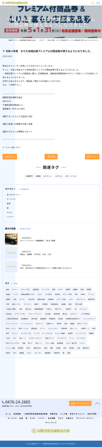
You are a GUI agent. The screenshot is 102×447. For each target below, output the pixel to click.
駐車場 (70, 333)
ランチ (15, 294)
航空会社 (34, 328)
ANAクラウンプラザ (12, 343)
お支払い (49, 309)
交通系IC (69, 309)
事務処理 (52, 319)
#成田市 (29, 176)
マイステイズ (61, 338)
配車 (53, 289)
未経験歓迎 (24, 319)
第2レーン (22, 338)
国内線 (57, 294)
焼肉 (14, 299)
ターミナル (6, 147)
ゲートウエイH (47, 333)
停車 (7, 333)
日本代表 (31, 299)
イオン (71, 299)
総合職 (60, 319)
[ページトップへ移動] (97, 403)
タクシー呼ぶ (25, 289)
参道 (82, 289)
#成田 (38, 176)
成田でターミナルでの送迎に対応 (17, 116)
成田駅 (89, 289)
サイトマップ (51, 422)
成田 (7, 289)
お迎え (8, 338)
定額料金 (64, 328)
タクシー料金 (61, 299)
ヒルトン (15, 333)
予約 (76, 294)
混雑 (51, 348)
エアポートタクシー (35, 338)
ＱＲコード (39, 324)
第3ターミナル (23, 328)
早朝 (23, 343)
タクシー (15, 289)
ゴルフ (29, 353)
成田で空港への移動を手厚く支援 (17, 123)
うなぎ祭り (48, 294)
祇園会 (72, 324)
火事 (78, 348)
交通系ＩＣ (50, 324)
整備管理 (43, 319)
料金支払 (9, 314)
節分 (20, 309)
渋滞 (7, 304)
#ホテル (59, 176)
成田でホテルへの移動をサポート (17, 131)
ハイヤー (10, 217)
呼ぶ (14, 353)
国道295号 (91, 299)
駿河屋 (71, 348)
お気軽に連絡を (11, 309)
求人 (14, 338)
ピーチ (42, 328)
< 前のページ (9, 156)
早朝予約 (57, 353)
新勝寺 (8, 299)
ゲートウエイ (81, 338)
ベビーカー (38, 353)
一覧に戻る (51, 156)
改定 (64, 348)
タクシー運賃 (49, 343)
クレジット (83, 309)
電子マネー (59, 309)
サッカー (22, 299)
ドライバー (27, 304)
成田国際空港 (38, 309)
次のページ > (92, 156)
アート (71, 338)
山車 (65, 324)
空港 (13, 147)
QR (76, 309)
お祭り (28, 348)
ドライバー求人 (20, 314)
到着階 (91, 333)
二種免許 (45, 304)
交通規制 (51, 299)
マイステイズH (26, 333)
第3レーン (39, 343)
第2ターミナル (11, 328)
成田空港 (36, 289)
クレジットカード (89, 319)
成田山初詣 (41, 299)
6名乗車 (20, 348)
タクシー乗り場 (71, 343)
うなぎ (39, 294)
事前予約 (86, 348)
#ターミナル (70, 176)
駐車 (93, 328)
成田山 (8, 294)
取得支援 (57, 314)
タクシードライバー (35, 314)
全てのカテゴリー (14, 194)
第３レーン (73, 328)
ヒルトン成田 (10, 348)
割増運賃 (60, 343)
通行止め (28, 309)
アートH (36, 333)
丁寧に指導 (78, 304)
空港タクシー (49, 338)
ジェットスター (53, 328)
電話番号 (48, 353)
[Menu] (98, 2)
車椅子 (8, 353)
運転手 (36, 304)
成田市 (68, 289)
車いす (30, 343)
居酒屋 (21, 353)
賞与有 (65, 314)
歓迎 (70, 304)
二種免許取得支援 (12, 319)
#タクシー (48, 176)
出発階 (58, 348)
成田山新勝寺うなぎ (27, 294)
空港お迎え (37, 348)
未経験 (63, 304)
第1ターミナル (82, 324)
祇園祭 (75, 289)
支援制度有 (54, 304)
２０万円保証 (85, 314)
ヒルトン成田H (60, 333)
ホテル (18, 147)
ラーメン (91, 294)
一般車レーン (84, 328)
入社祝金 (48, 314)
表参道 (59, 324)
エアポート (74, 314)
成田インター (16, 304)
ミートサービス (81, 333)
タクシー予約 (67, 294)
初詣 (45, 348)
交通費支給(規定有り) (73, 319)
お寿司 (83, 294)
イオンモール (80, 299)
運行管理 (34, 319)
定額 (68, 353)
